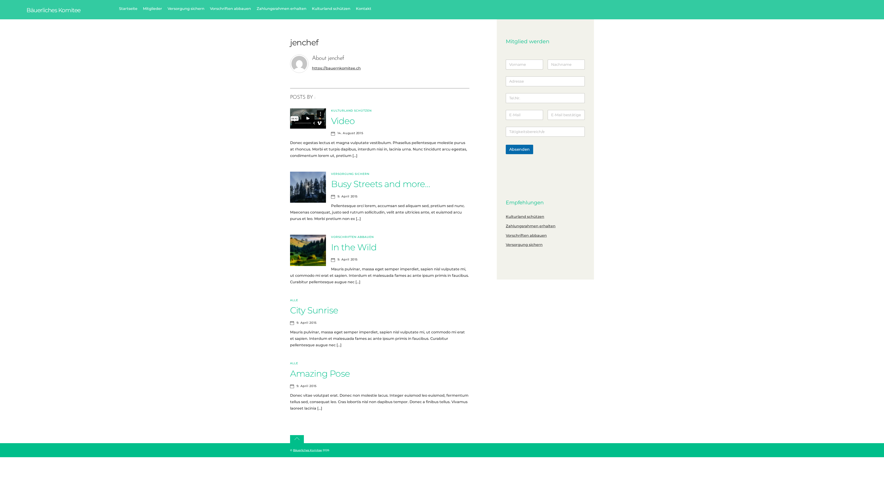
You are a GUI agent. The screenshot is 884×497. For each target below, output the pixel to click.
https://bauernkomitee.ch (336, 68)
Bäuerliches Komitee (307, 450)
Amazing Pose (320, 373)
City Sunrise (314, 310)
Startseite (128, 8)
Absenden (519, 149)
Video (343, 121)
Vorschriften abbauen (230, 8)
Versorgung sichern (186, 8)
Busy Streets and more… (380, 184)
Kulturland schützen (331, 8)
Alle (294, 300)
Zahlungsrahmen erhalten (281, 8)
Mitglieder (152, 8)
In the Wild (354, 247)
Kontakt (363, 8)
